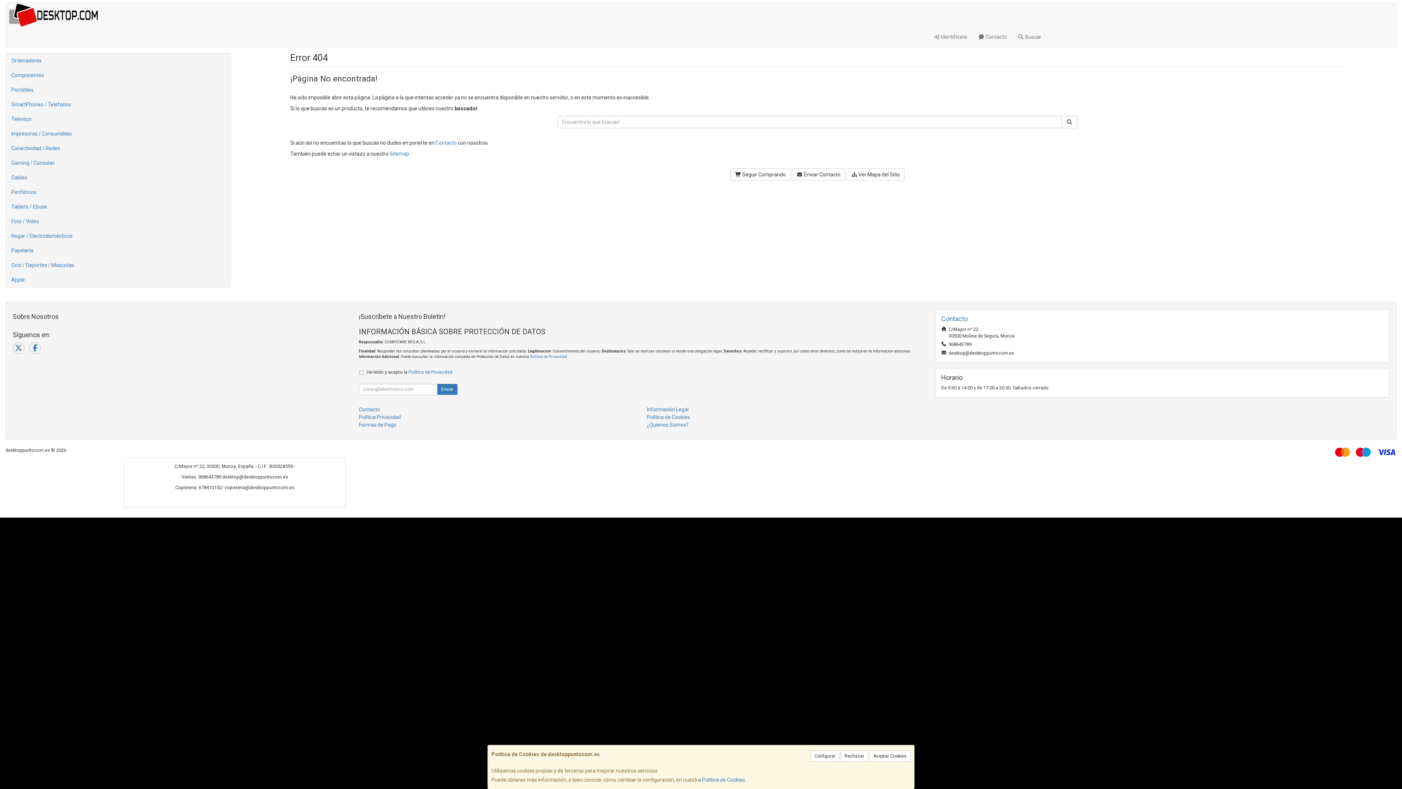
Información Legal (668, 409)
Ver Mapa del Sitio (878, 175)
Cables (19, 177)
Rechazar (854, 756)
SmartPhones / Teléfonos (41, 104)
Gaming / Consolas (33, 163)
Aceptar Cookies (890, 756)
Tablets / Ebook (29, 207)
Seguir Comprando (763, 175)
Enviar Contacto (821, 175)
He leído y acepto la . (410, 372)
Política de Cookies (723, 780)
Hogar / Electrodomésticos (42, 236)
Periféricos (24, 192)
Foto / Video (25, 221)
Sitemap (399, 154)
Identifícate (953, 37)
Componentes (27, 75)
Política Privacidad (380, 417)
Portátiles (22, 90)
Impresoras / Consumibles (41, 134)
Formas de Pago (378, 425)
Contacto (996, 37)
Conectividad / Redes (35, 148)
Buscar (1032, 37)
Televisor (21, 119)
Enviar (447, 389)
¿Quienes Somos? (668, 425)
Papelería (22, 251)
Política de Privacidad (548, 357)
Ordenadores (26, 61)
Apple (18, 280)
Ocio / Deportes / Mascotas (42, 265)
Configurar (825, 756)
